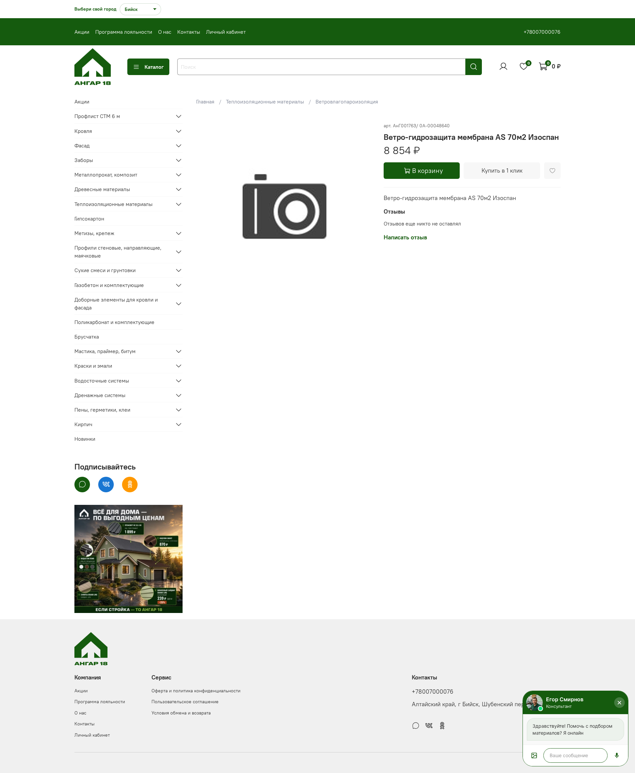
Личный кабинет (226, 31)
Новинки (84, 438)
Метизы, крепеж (94, 233)
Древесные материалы (102, 189)
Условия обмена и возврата (181, 713)
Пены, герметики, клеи (102, 409)
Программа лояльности (123, 31)
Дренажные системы (99, 395)
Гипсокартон (89, 218)
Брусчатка (86, 336)
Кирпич (83, 424)
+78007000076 (542, 31)
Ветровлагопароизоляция (347, 101)
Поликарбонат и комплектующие (114, 322)
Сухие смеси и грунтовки (105, 270)
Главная (205, 101)
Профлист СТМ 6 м (97, 116)
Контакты (188, 31)
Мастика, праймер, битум (105, 351)
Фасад (82, 145)
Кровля (83, 131)
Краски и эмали (93, 365)
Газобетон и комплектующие (109, 285)
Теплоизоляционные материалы (265, 101)
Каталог (154, 66)
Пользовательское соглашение (185, 702)
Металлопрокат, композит (105, 174)
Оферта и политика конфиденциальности (195, 691)
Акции (81, 31)
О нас (164, 31)
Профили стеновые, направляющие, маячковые (117, 251)
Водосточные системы (101, 380)
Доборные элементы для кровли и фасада (116, 303)
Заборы (83, 160)
